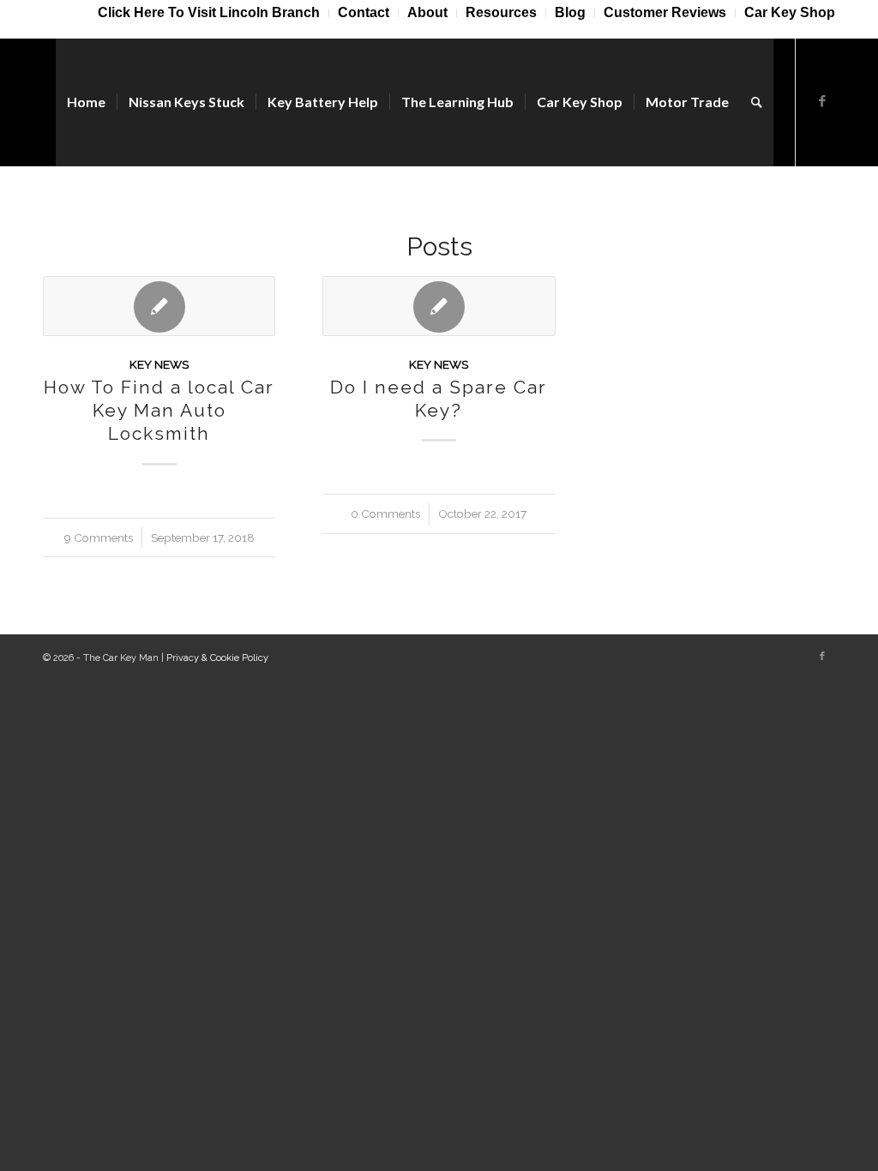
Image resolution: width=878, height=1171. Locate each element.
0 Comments (385, 513)
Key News (159, 364)
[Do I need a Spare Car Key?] (438, 306)
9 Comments (98, 537)
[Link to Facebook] (822, 101)
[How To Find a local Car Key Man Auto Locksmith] (159, 306)
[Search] (756, 102)
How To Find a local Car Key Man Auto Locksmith (159, 410)
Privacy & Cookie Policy (217, 658)
